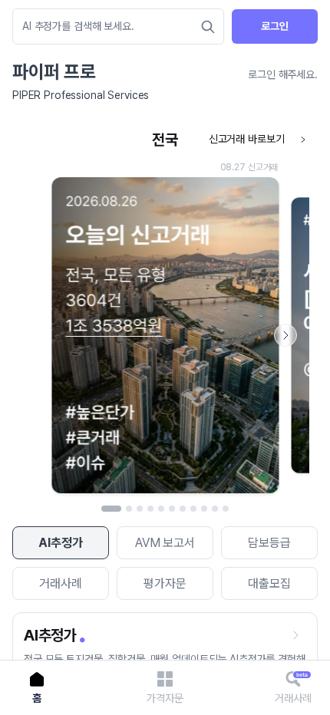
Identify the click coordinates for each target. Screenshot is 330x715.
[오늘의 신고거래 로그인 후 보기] (165, 312)
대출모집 (269, 583)
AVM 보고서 (165, 542)
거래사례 (60, 583)
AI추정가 (60, 542)
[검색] (208, 27)
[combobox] (110, 26)
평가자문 (165, 583)
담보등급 (269, 542)
